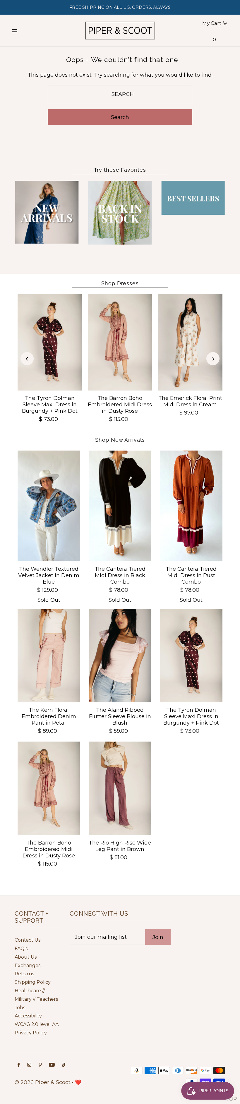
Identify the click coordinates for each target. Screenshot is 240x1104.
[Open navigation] (25, 31)
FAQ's (21, 948)
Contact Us (27, 940)
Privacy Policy (31, 1033)
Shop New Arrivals (120, 440)
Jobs (20, 1007)
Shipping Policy (33, 982)
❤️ (78, 1082)
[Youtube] (52, 1065)
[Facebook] (19, 1065)
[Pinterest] (40, 1065)
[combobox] (120, 94)
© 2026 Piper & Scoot (43, 1082)
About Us (26, 957)
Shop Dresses (120, 283)
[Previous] (27, 358)
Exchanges (27, 965)
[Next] (213, 358)
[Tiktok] (63, 1065)
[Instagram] (29, 1065)
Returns (24, 973)
